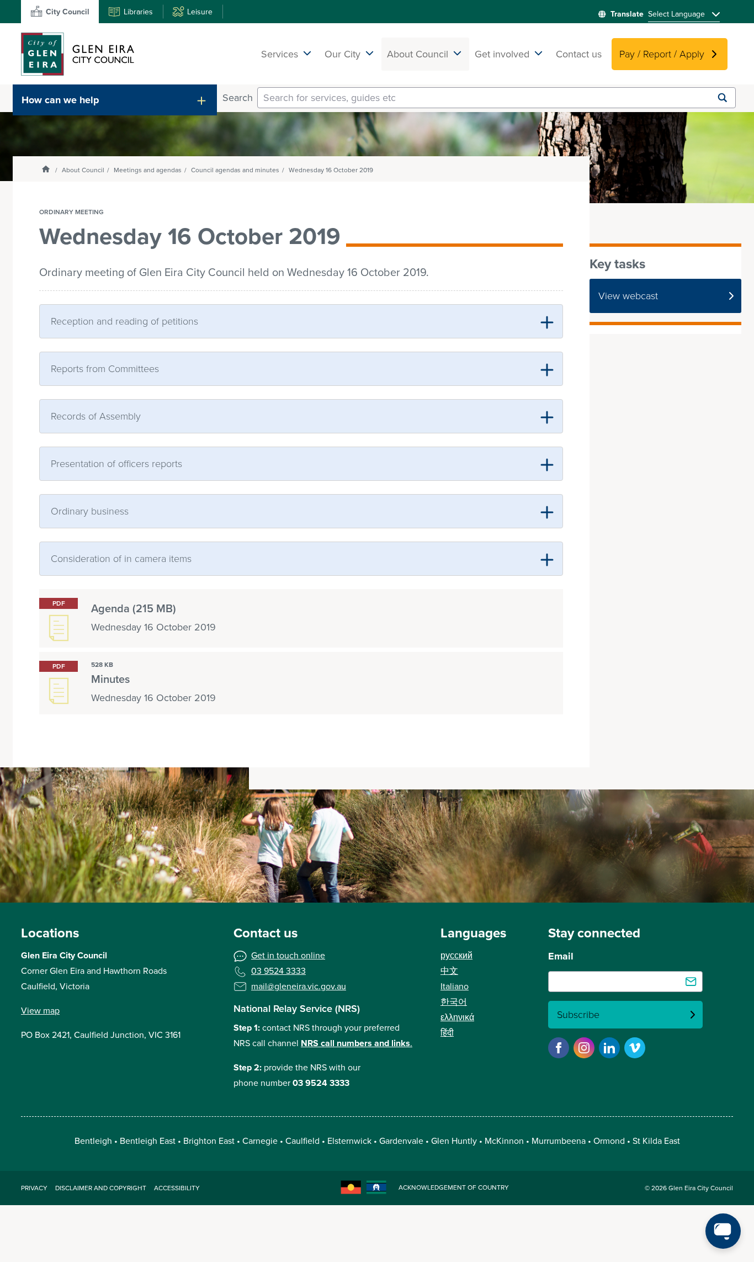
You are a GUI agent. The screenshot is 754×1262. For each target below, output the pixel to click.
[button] (115, 99)
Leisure (200, 12)
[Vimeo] (634, 1047)
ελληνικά (457, 1017)
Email (561, 956)
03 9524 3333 (278, 970)
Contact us (579, 54)
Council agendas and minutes (235, 170)
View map (40, 1010)
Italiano (454, 986)
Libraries (138, 12)
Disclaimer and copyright (100, 1188)
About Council (83, 170)
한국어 (453, 1001)
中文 (449, 970)
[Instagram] (584, 1047)
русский (456, 955)
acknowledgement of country (454, 1187)
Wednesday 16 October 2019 (331, 170)
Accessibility (177, 1188)
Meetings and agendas (148, 170)
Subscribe (578, 1015)
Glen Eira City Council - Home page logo (77, 53)
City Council (67, 12)
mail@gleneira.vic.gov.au (298, 986)
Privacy (34, 1188)
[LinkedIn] (609, 1047)
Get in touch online (288, 955)
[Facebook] (558, 1047)
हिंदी (447, 1032)
